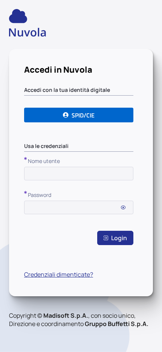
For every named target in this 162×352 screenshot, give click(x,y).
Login (119, 238)
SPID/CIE (83, 115)
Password (39, 194)
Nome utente (44, 161)
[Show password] (123, 207)
